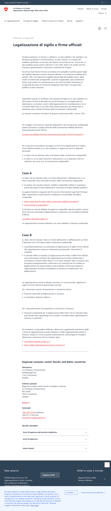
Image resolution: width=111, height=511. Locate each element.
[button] (12, 21)
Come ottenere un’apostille (35, 205)
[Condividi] (105, 28)
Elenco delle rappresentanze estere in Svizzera (43, 345)
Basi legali (35, 505)
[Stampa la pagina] (99, 28)
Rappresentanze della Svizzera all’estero (87, 479)
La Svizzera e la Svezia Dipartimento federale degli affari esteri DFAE (30, 9)
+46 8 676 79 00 (28, 412)
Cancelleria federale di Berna (34, 219)
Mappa (25, 402)
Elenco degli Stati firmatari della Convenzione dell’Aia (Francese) (50, 201)
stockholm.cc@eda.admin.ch (34, 417)
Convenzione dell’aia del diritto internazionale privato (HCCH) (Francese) (52, 134)
